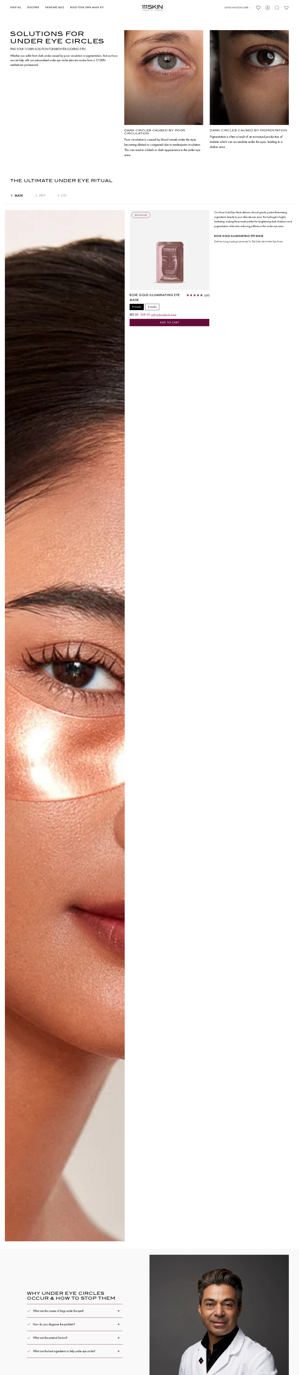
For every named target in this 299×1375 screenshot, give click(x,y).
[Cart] (286, 7)
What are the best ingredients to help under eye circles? (64, 1351)
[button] (15, 7)
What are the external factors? (50, 1338)
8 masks (136, 306)
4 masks (152, 306)
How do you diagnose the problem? (54, 1324)
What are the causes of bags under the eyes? (58, 1311)
